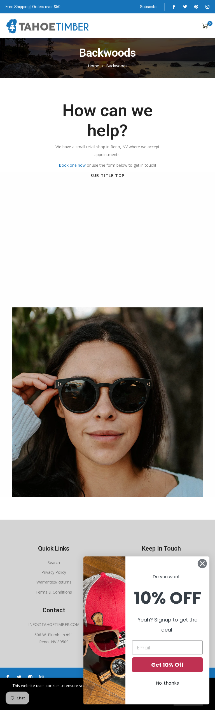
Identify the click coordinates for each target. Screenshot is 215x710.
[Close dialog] (202, 563)
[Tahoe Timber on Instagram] (207, 6)
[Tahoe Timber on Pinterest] (196, 6)
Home (93, 65)
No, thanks (167, 683)
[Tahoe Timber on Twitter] (185, 6)
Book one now (72, 165)
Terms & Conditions (54, 592)
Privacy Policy (53, 572)
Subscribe (149, 6)
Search (54, 562)
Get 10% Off (167, 665)
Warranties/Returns (53, 582)
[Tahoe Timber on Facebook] (173, 6)
